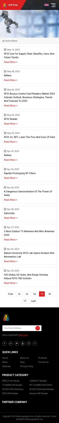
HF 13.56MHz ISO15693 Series (40, 385)
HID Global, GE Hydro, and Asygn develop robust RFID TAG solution (26, 276)
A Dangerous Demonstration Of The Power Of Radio (28, 193)
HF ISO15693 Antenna (12, 389)
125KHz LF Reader (38, 381)
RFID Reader (10, 119)
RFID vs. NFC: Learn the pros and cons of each (29, 137)
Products (42, 358)
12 (19, 294)
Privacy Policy (26, 366)
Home (8, 41)
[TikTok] (35, 343)
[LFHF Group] (17, 317)
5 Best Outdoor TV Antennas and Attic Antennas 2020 (29, 233)
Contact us (43, 362)
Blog (22, 362)
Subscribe (9, 213)
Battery (7, 75)
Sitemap (6, 366)
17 (24, 301)
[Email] (37, 328)
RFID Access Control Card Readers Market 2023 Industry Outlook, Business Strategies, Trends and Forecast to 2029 (29, 97)
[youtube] (22, 343)
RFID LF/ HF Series (10, 381)
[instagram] (28, 343)
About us (24, 358)
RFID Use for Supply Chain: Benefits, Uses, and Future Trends (29, 55)
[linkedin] (10, 343)
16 (49, 294)
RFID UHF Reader (10, 393)
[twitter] (16, 343)
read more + (11, 62)
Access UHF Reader (38, 393)
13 (26, 294)
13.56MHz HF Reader (12, 385)
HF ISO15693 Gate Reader (41, 389)
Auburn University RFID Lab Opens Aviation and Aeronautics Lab (29, 255)
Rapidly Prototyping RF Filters (20, 173)
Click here (23, 335)
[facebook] (4, 343)
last (33, 301)
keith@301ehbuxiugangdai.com (29, 419)
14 (34, 294)
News (5, 362)
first (10, 294)
